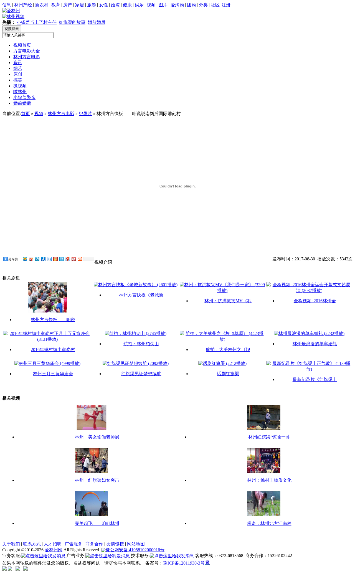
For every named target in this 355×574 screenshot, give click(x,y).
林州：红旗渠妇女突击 (97, 480)
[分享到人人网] (43, 258)
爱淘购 (177, 4)
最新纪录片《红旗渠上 (315, 379)
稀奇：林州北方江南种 (269, 523)
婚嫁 (115, 4)
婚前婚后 (96, 22)
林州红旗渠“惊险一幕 (269, 437)
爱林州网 (53, 549)
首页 (25, 113)
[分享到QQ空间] (25, 258)
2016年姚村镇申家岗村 (53, 349)
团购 (191, 4)
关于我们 (11, 544)
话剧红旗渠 (228, 373)
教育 (55, 4)
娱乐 (139, 4)
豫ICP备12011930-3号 (184, 563)
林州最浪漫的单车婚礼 (315, 343)
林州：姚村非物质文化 (269, 480)
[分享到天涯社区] (61, 258)
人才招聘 (53, 544)
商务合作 (94, 544)
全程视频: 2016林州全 (315, 300)
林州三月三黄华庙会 (53, 373)
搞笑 (17, 80)
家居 (79, 4)
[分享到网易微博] (67, 258)
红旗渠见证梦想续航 (141, 373)
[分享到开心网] (55, 258)
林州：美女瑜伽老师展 (97, 437)
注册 (226, 4)
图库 (163, 4)
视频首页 (22, 45)
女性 (103, 4)
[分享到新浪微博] (31, 258)
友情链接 (115, 544)
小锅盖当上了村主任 (37, 22)
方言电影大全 (26, 51)
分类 (203, 4)
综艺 (17, 68)
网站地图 (136, 544)
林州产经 (23, 4)
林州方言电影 (26, 56)
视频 (151, 4)
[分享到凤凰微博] (73, 258)
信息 (6, 4)
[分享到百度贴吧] (49, 258)
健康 (127, 4)
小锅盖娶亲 (24, 97)
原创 (17, 74)
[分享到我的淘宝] (80, 258)
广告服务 (73, 544)
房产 (67, 4)
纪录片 (85, 113)
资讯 (17, 62)
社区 (215, 4)
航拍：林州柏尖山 (141, 343)
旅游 (91, 4)
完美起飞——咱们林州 (97, 523)
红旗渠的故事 (72, 22)
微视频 (20, 85)
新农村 (41, 4)
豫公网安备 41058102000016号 (135, 549)
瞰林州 (20, 91)
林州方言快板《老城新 (141, 295)
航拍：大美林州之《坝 (228, 349)
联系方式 (32, 544)
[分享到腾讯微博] (37, 258)
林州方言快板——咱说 (53, 319)
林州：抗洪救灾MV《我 (228, 300)
